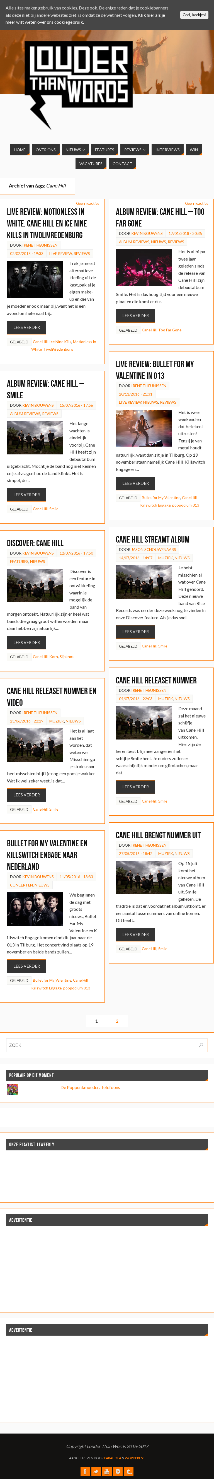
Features (19, 561)
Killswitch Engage (155, 505)
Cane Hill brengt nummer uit (158, 835)
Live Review (60, 253)
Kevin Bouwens (147, 233)
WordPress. (135, 1458)
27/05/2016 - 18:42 (135, 853)
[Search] (201, 1045)
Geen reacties (87, 203)
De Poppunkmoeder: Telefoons (90, 1087)
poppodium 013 (185, 505)
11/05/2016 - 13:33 (76, 876)
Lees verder (26, 327)
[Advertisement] (107, 1267)
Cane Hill (40, 341)
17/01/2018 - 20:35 (185, 233)
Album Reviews (134, 241)
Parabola (112, 1458)
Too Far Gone (169, 329)
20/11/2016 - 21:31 (135, 394)
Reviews (82, 253)
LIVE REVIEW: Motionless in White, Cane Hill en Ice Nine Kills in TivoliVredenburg (47, 223)
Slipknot (67, 656)
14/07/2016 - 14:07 (135, 557)
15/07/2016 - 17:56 (76, 405)
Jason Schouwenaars (153, 549)
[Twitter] (96, 1471)
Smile (53, 508)
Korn (53, 656)
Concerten (21, 885)
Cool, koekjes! (194, 15)
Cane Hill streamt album (152, 539)
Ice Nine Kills (60, 341)
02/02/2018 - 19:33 (26, 253)
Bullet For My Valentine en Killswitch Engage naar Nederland (47, 854)
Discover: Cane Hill (35, 543)
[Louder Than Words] (85, 1471)
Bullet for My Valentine (161, 497)
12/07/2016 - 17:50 (76, 553)
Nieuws (158, 241)
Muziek (165, 557)
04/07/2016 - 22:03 (135, 698)
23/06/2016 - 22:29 (26, 721)
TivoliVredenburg (58, 349)
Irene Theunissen (39, 245)
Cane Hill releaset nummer (156, 680)
